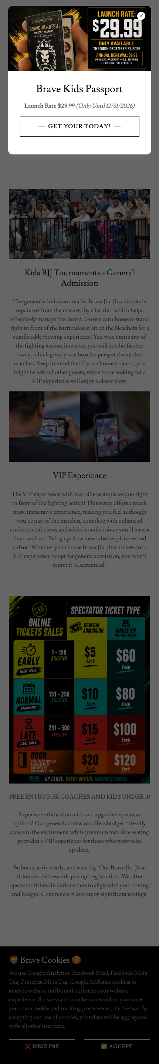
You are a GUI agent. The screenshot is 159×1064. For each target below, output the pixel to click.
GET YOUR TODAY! (79, 126)
